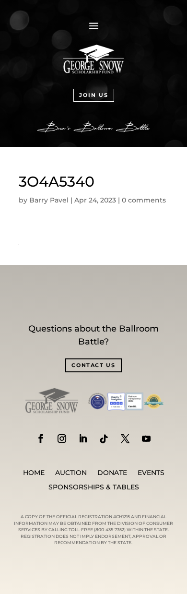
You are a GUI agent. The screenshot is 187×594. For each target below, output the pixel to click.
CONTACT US (93, 365)
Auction (71, 473)
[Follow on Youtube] (146, 438)
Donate (112, 473)
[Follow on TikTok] (104, 438)
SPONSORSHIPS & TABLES (93, 487)
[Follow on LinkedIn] (83, 438)
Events (151, 473)
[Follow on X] (125, 438)
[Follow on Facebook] (40, 438)
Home (34, 473)
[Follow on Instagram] (61, 438)
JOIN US (93, 95)
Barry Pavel (49, 200)
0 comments (144, 200)
